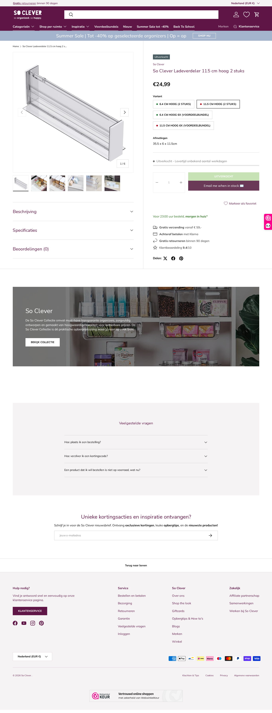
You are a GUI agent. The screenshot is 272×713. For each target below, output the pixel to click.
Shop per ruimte (50, 27)
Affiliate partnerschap (244, 596)
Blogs (176, 626)
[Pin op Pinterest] (181, 258)
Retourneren (126, 611)
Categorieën (21, 27)
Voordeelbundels (106, 27)
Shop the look (181, 603)
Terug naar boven (136, 565)
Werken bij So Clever (243, 611)
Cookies (209, 675)
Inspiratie (78, 27)
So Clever (158, 64)
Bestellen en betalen (132, 596)
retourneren (24, 3)
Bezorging (125, 603)
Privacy (224, 675)
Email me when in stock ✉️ (224, 186)
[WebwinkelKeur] (136, 696)
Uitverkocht (223, 176)
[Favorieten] (246, 14)
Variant (157, 96)
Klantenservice (30, 610)
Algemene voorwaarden (246, 675)
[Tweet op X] (165, 258)
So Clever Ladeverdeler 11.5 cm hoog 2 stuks (45, 46)
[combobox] (141, 14)
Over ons (178, 596)
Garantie (124, 618)
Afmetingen (160, 137)
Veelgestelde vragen (132, 626)
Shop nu (204, 35)
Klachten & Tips (190, 675)
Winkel (177, 641)
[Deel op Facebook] (173, 258)
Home (16, 46)
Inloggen (124, 634)
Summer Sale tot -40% (153, 27)
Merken (223, 26)
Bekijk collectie (42, 342)
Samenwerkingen (241, 603)
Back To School (184, 27)
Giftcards (178, 611)
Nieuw (127, 27)
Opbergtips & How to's (187, 618)
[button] (256, 14)
